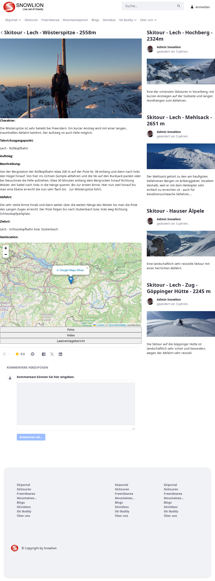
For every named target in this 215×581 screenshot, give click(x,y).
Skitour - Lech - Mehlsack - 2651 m (179, 120)
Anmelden (202, 7)
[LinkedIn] (60, 354)
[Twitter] (52, 354)
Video (71, 335)
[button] (70, 280)
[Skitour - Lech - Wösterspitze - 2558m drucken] (32, 354)
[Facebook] (43, 354)
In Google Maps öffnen (70, 270)
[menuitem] (13, 20)
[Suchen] (179, 6)
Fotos (71, 330)
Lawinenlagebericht (71, 341)
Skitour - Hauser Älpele (175, 210)
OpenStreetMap (118, 325)
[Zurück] (1, 33)
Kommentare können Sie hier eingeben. (46, 377)
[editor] (76, 404)
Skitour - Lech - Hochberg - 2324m (179, 35)
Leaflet (100, 325)
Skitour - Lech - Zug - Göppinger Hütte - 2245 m (179, 287)
